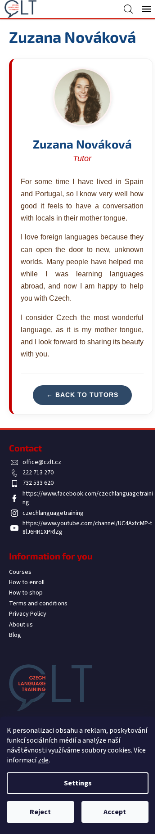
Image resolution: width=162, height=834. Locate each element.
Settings (78, 783)
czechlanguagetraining (53, 513)
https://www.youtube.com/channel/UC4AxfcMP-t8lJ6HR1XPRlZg (87, 527)
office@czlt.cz (41, 462)
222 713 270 (38, 472)
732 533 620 (38, 482)
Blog (15, 635)
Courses (20, 572)
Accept (115, 812)
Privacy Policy (27, 613)
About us (21, 624)
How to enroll (27, 582)
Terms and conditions (38, 603)
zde (43, 760)
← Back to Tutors (82, 394)
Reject (40, 812)
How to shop (26, 592)
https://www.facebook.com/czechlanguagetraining (87, 498)
